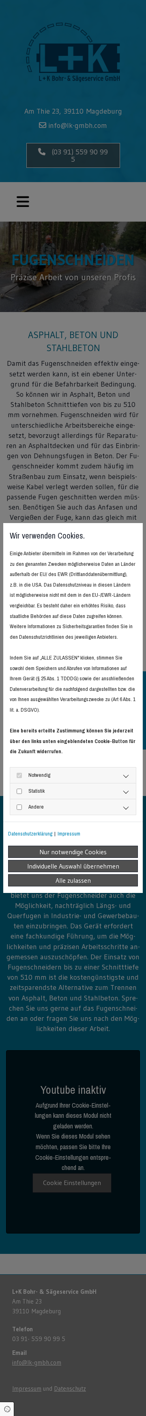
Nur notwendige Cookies (73, 852)
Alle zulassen (73, 880)
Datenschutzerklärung (30, 833)
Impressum (69, 833)
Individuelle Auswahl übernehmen (73, 866)
